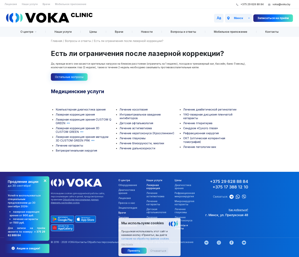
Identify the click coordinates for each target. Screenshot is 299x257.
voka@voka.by (281, 4)
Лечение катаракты (69, 145)
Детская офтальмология (136, 123)
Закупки (123, 217)
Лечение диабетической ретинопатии (209, 109)
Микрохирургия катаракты (184, 203)
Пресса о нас (126, 202)
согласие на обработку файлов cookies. (145, 238)
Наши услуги (30, 4)
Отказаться (158, 250)
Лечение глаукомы (133, 138)
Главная (56, 41)
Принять (134, 250)
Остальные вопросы (69, 77)
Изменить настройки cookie (65, 202)
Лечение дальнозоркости (137, 148)
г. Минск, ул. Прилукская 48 (226, 215)
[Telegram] (232, 197)
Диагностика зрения (126, 191)
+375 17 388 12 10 (230, 186)
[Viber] (245, 197)
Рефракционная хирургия (201, 133)
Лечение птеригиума (197, 123)
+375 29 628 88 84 (252, 4)
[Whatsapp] (239, 197)
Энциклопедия (127, 207)
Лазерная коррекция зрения (75, 114)
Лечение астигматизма (136, 128)
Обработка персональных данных (108, 242)
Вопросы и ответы (183, 31)
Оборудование (127, 185)
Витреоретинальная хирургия (76, 150)
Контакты (272, 31)
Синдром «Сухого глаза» (200, 128)
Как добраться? (238, 209)
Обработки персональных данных (81, 199)
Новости (147, 31)
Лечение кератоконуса (183, 219)
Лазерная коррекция (153, 187)
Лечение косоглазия (134, 109)
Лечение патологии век (199, 147)
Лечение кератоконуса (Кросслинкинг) (147, 133)
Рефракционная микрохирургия (185, 195)
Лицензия (11, 4)
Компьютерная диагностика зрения (81, 109)
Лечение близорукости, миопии (142, 143)
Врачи (47, 4)
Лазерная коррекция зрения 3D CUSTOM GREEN (77, 130)
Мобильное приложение (70, 4)
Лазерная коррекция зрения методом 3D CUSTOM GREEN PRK (82, 138)
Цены (93, 31)
